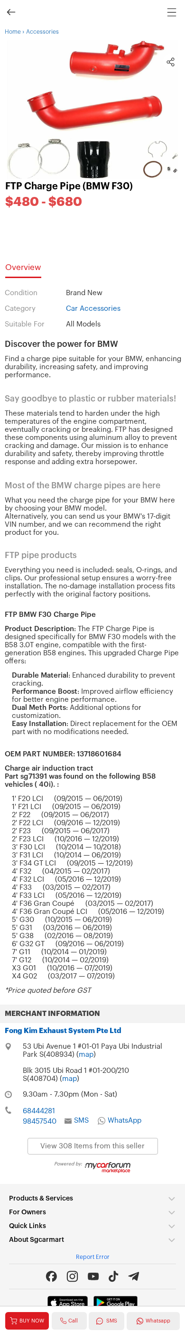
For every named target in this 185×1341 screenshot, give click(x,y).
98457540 (39, 1121)
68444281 (39, 1111)
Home (13, 32)
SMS (81, 1120)
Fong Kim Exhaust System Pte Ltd (63, 1030)
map (86, 1054)
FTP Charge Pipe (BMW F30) (69, 186)
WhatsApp (124, 1120)
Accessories (42, 32)
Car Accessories (93, 308)
